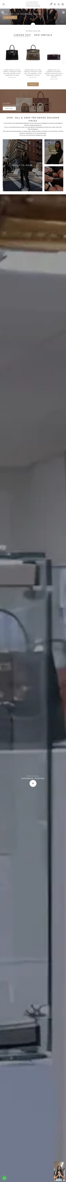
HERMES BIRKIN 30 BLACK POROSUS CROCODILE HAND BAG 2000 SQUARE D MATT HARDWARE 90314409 (12, 72)
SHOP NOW (9, 108)
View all (33, 84)
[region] (33, 12)
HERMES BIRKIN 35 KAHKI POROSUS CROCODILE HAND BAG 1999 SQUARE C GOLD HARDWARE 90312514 (33, 72)
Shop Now (9, 21)
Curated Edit (22, 35)
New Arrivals (43, 35)
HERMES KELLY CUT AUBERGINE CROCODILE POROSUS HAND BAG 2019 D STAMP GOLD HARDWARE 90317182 (54, 73)
